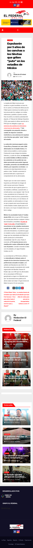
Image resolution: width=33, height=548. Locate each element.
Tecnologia (11, 544)
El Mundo (10, 40)
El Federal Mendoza (20, 544)
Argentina (7, 434)
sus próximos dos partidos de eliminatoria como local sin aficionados (15, 126)
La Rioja (7, 415)
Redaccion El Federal (20, 74)
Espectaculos (28, 540)
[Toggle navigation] (17, 30)
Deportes (15, 540)
